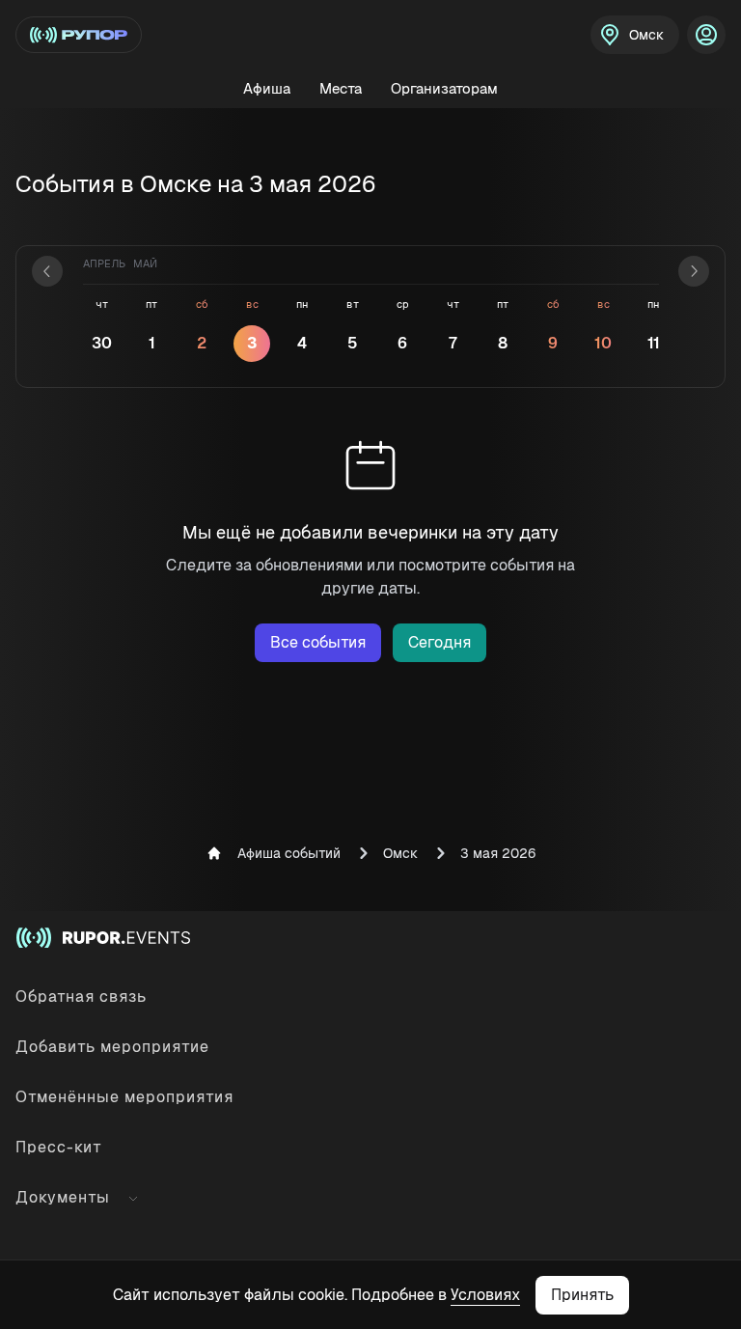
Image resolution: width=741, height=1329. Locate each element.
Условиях (485, 1295)
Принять (582, 1295)
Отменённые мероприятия (124, 1097)
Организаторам (444, 88)
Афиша (266, 88)
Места (340, 88)
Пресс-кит (58, 1147)
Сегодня (439, 642)
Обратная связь (81, 996)
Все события (318, 642)
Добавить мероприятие (112, 1047)
